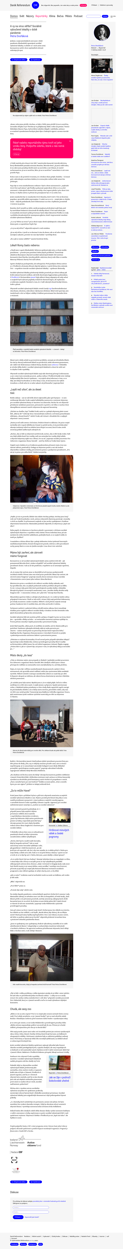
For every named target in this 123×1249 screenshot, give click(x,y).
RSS (40, 1244)
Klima (52, 16)
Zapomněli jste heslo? (32, 1217)
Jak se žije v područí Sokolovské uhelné (59, 1079)
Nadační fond (85, 1236)
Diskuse (65, 1236)
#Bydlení (95, 251)
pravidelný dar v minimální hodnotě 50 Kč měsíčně (49, 1201)
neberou (55, 365)
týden (98, 270)
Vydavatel (46, 1236)
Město (68, 16)
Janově (33, 277)
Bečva (60, 16)
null (108, 1236)
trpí (50, 288)
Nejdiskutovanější (105, 268)
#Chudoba (104, 247)
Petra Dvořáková (19, 36)
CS (111, 16)
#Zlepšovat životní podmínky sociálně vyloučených (102, 255)
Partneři (14, 1238)
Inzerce (102, 1236)
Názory (30, 16)
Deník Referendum (20, 5)
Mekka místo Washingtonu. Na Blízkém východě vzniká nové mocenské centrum (102, 305)
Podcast (78, 16)
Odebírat (106, 5)
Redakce (27, 1236)
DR (35, 5)
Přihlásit (94, 5)
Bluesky (94, 1236)
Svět (22, 16)
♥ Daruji (83, 5)
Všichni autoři (36, 1236)
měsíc (104, 270)
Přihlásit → (18, 1217)
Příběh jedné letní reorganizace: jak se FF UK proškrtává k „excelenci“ (100, 282)
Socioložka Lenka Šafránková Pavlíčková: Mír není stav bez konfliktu (101, 289)
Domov (14, 16)
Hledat (105, 16)
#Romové (95, 247)
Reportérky (41, 16)
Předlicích (15, 277)
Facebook (14, 1244)
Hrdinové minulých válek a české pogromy (59, 833)
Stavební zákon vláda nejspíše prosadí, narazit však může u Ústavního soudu (101, 297)
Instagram (32, 1244)
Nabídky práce (74, 1236)
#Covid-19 (95, 260)
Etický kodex (56, 1236)
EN (115, 16)
